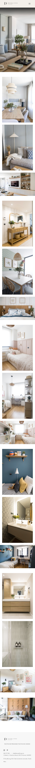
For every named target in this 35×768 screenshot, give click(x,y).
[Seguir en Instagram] (4, 750)
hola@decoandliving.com (18, 753)
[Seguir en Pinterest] (7, 750)
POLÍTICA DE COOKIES (24, 743)
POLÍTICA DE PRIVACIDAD (11, 743)
